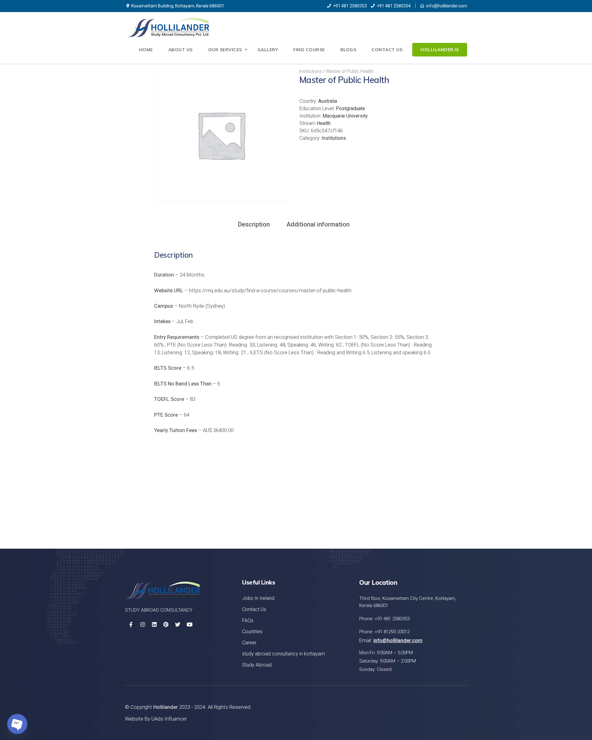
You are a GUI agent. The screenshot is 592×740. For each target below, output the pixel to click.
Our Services (225, 49)
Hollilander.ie (440, 49)
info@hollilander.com (446, 5)
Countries (252, 631)
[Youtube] (189, 624)
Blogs (348, 49)
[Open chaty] (17, 724)
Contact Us (387, 49)
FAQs (247, 620)
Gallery (267, 49)
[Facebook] (131, 624)
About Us (180, 49)
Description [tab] (254, 224)
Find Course (309, 49)
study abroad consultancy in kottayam (283, 654)
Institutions (310, 71)
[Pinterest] (166, 624)
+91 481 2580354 (394, 5)
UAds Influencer (169, 719)
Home (146, 49)
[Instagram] (142, 624)
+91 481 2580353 (350, 5)
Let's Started (436, 506)
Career (249, 643)
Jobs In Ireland (258, 598)
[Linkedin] (154, 624)
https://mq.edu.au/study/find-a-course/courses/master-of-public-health (270, 290)
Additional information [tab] (318, 224)
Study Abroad (257, 665)
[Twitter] (177, 624)
